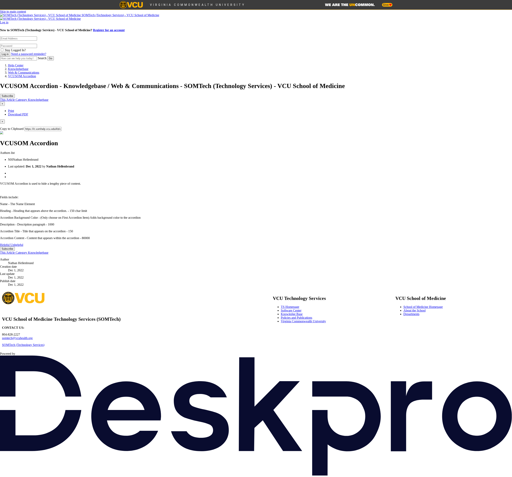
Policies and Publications (296, 317)
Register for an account (109, 30)
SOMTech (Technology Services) (23, 345)
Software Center (291, 310)
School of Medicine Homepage (423, 307)
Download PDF (18, 114)
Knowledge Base (292, 314)
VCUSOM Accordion (22, 76)
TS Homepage (290, 307)
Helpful (5, 245)
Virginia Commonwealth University (197, 4)
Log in (4, 22)
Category (22, 99)
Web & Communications (23, 72)
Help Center (15, 65)
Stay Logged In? (15, 50)
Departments (411, 314)
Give (386, 4)
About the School (414, 310)
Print (11, 110)
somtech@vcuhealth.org (17, 338)
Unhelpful (16, 245)
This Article (8, 99)
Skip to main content (13, 11)
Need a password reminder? (28, 54)
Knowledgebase (18, 69)
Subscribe (7, 95)
